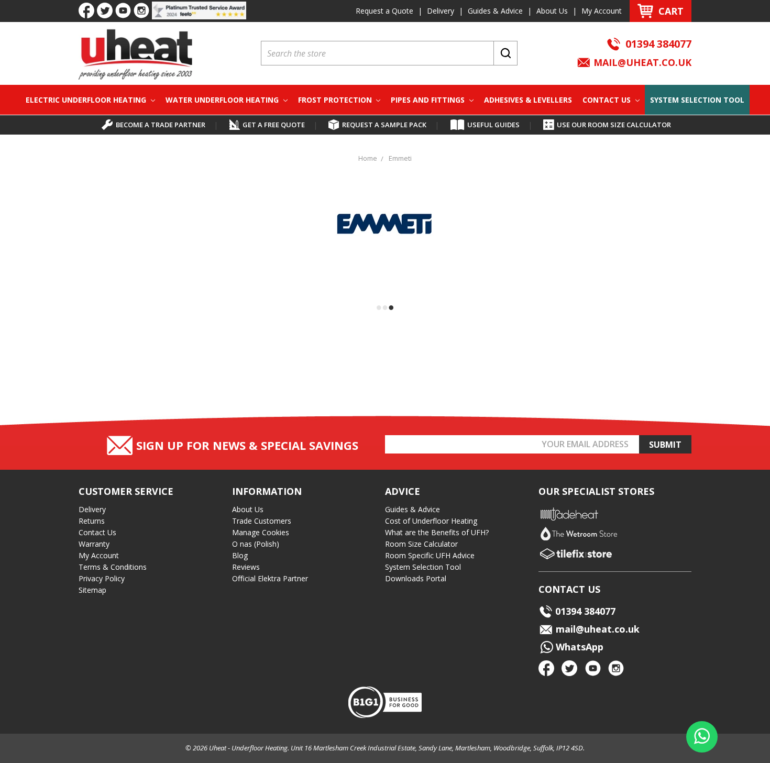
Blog (240, 555)
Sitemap (92, 590)
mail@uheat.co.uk (641, 62)
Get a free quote (274, 124)
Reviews (246, 567)
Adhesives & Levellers (528, 100)
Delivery (440, 11)
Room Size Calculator (421, 544)
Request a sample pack (384, 124)
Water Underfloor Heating (223, 100)
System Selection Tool (697, 100)
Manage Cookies (260, 532)
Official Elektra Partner (270, 578)
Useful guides (493, 124)
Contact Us (607, 100)
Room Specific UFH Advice (430, 555)
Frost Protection (336, 100)
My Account (601, 11)
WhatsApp (578, 646)
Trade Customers (261, 521)
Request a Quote (384, 11)
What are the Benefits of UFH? (437, 532)
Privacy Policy (102, 578)
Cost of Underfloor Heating (431, 521)
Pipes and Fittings (429, 100)
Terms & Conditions (113, 567)
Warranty (94, 544)
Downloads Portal (415, 578)
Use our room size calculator (614, 124)
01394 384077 (658, 44)
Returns (92, 521)
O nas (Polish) (255, 544)
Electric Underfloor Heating (87, 100)
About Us (552, 11)
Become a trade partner (160, 124)
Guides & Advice (495, 11)
